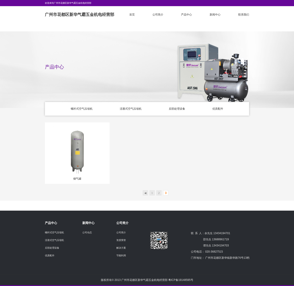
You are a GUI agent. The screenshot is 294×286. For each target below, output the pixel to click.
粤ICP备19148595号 (180, 279)
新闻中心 (215, 14)
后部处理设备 (177, 108)
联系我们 (243, 14)
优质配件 (217, 108)
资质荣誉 (121, 240)
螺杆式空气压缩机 (82, 108)
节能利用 (121, 255)
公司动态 (87, 232)
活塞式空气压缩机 (131, 108)
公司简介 (157, 14)
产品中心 (186, 14)
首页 (132, 14)
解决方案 (121, 247)
